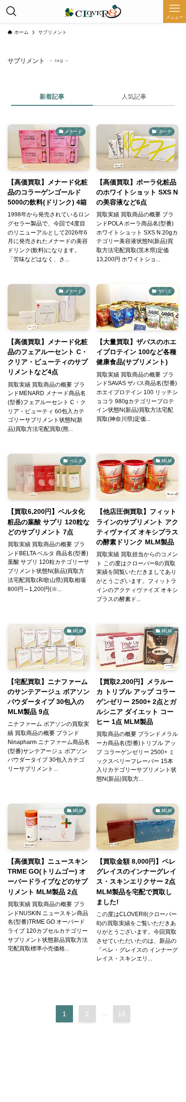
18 (121, 1014)
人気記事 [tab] (134, 96)
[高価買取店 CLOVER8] (93, 11)
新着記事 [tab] (52, 96)
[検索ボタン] (11, 11)
